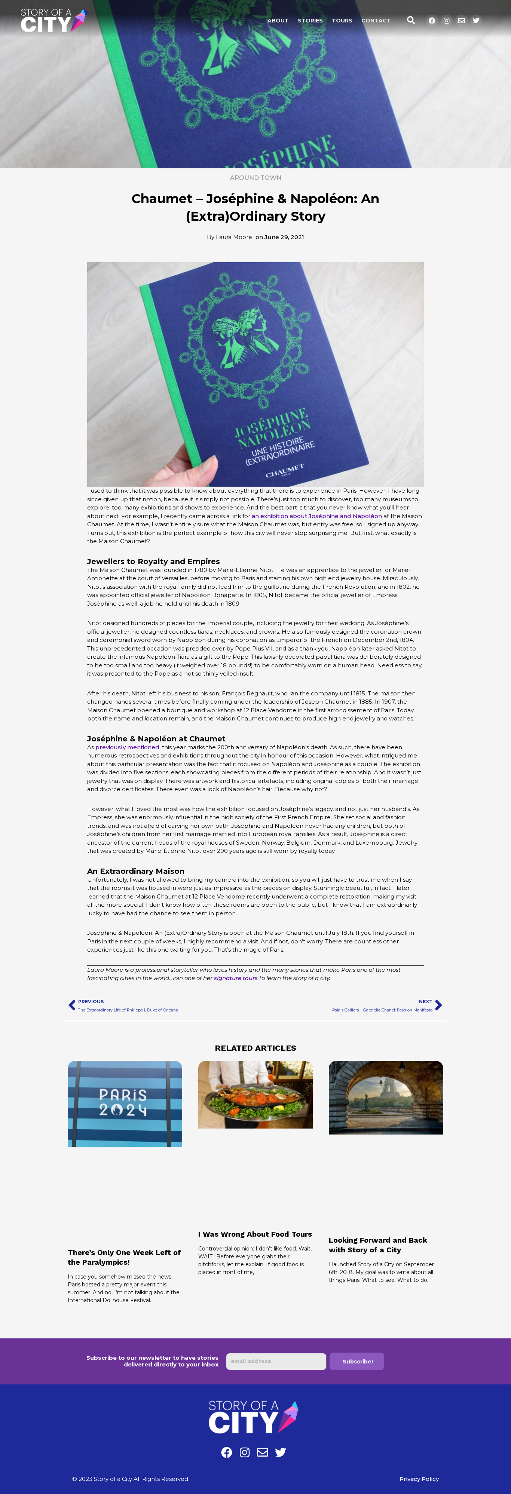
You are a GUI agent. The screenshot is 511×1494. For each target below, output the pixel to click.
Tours (342, 20)
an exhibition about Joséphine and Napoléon (317, 516)
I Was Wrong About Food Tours (255, 1234)
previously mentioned (127, 747)
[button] (411, 20)
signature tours (236, 978)
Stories (310, 20)
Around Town (255, 177)
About (278, 20)
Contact (376, 20)
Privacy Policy (419, 1478)
